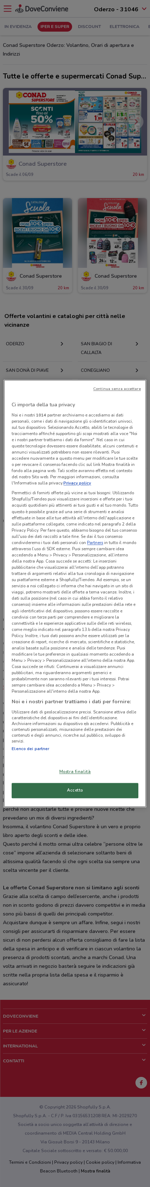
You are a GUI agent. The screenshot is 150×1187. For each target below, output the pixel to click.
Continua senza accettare (117, 388)
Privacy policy (77, 483)
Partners (95, 543)
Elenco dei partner (30, 749)
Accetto (75, 790)
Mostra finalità (75, 772)
